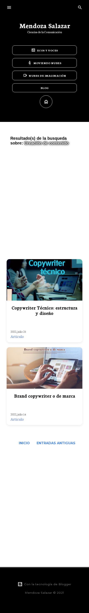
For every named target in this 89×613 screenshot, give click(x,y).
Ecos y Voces (44, 50)
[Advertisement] (44, 204)
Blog (45, 88)
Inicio (24, 443)
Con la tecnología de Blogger (47, 584)
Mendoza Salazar (44, 25)
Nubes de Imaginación (44, 75)
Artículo (17, 336)
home (46, 101)
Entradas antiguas (56, 443)
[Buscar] (79, 6)
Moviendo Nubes (44, 62)
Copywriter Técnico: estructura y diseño (44, 310)
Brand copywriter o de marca (44, 395)
